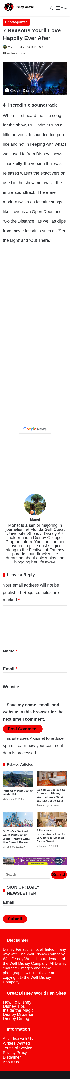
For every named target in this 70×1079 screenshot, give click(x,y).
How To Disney (17, 1002)
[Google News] (35, 429)
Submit (15, 918)
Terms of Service (17, 1048)
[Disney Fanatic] (18, 8)
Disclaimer (12, 1057)
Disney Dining (16, 1018)
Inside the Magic (18, 1010)
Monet (11, 47)
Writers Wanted (16, 1043)
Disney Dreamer (18, 1014)
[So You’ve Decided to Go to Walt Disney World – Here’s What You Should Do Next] (52, 778)
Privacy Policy (15, 1052)
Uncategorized (16, 22)
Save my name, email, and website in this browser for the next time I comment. (33, 712)
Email (10, 668)
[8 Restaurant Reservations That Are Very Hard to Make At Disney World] (52, 819)
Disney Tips (14, 1006)
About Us (11, 1062)
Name (10, 651)
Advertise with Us (18, 1038)
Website (11, 686)
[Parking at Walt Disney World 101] (18, 779)
